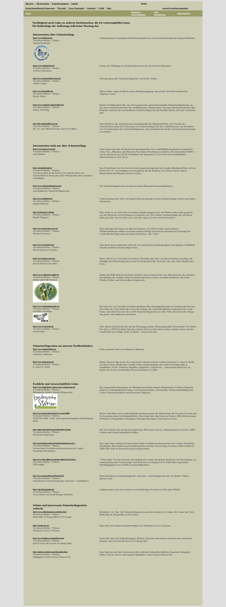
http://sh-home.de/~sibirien (43, 212)
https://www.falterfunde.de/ (44, 66)
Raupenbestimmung (60, 4)
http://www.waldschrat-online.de (46, 275)
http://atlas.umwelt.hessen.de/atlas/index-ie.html (52, 430)
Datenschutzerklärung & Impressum (40, 8)
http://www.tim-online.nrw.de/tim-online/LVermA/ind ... (55, 459)
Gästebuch (91, 8)
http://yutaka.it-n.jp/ (41, 525)
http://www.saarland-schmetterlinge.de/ (48, 105)
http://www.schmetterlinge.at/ (44, 349)
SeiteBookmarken (160, 13)
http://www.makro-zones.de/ (44, 258)
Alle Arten (29, 4)
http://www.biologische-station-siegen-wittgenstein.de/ (54, 387)
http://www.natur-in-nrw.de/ (44, 149)
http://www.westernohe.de (43, 326)
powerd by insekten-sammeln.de (175, 8)
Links (109, 8)
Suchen (144, 3)
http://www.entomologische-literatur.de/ (48, 476)
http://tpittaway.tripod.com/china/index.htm (50, 552)
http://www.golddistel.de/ (43, 199)
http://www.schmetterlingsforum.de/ (47, 186)
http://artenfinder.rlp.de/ (42, 168)
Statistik (74, 4)
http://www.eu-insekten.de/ (43, 245)
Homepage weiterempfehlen (138, 13)
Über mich (61, 8)
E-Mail (101, 8)
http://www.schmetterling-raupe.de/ (47, 78)
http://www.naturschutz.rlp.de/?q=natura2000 (51, 413)
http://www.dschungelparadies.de (46, 306)
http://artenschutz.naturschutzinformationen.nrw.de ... (54, 443)
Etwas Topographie (76, 8)
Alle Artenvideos (42, 4)
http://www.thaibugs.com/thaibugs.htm (48, 538)
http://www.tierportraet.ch (43, 362)
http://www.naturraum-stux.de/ (45, 228)
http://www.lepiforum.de (42, 38)
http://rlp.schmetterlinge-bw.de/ (45, 124)
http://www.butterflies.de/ (43, 91)
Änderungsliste (183, 13)
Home (28, 13)
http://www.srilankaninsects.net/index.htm (49, 512)
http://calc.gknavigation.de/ (43, 489)
